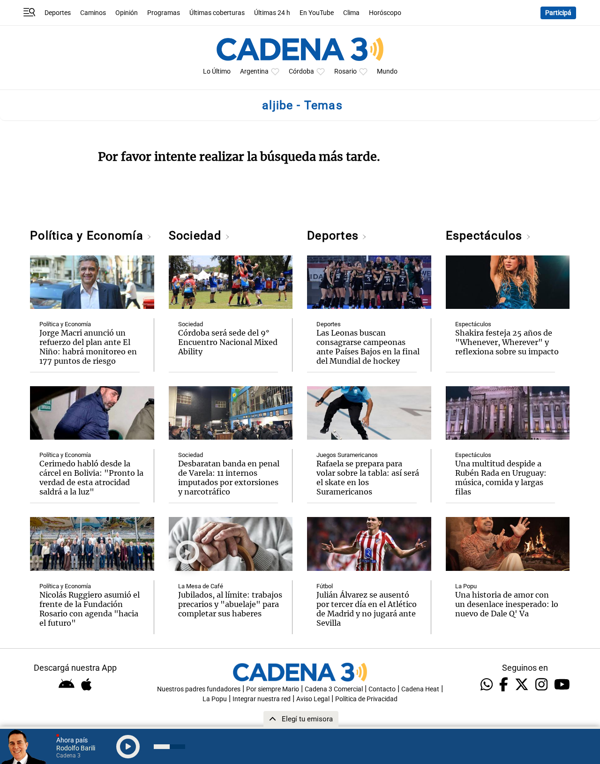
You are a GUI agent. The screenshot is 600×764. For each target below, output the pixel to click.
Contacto (382, 689)
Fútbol (324, 586)
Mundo (387, 71)
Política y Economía (88, 235)
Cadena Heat (420, 689)
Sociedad (197, 235)
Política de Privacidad (366, 699)
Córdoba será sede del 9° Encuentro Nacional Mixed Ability (228, 342)
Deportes (58, 13)
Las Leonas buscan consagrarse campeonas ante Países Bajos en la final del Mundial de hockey (368, 347)
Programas (163, 13)
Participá (558, 13)
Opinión (126, 13)
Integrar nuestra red (261, 699)
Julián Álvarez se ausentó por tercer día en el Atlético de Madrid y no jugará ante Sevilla (366, 609)
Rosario (345, 71)
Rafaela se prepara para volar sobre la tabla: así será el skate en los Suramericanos (367, 477)
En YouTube (317, 13)
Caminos (93, 13)
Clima (351, 13)
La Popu (466, 586)
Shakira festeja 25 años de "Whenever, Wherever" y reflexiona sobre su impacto (507, 342)
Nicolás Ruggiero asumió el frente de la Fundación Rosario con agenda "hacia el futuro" (89, 609)
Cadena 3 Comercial (334, 689)
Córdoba (301, 71)
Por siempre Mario (272, 689)
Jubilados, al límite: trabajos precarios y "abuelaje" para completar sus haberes (230, 604)
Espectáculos (486, 235)
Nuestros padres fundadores (198, 689)
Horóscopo (385, 13)
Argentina (254, 71)
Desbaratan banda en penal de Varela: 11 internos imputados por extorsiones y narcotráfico (228, 477)
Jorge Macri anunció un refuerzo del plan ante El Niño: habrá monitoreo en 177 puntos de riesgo (88, 347)
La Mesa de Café (200, 586)
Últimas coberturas (217, 13)
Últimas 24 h (272, 13)
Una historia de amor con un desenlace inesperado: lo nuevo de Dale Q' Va (506, 604)
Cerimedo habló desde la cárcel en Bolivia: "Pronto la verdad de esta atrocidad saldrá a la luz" (91, 477)
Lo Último (217, 71)
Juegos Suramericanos (347, 454)
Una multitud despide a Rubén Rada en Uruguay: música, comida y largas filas (501, 477)
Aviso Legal (313, 699)
